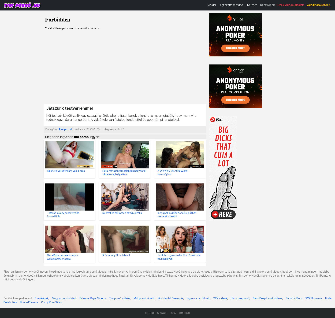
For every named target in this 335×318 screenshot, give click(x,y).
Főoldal (211, 5)
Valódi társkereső (318, 5)
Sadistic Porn (294, 298)
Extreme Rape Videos (92, 298)
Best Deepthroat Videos (267, 298)
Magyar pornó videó (64, 298)
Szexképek (267, 5)
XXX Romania (313, 298)
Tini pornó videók (119, 298)
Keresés (252, 5)
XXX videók (220, 298)
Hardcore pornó (240, 298)
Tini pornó (65, 129)
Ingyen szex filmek (198, 298)
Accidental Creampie (170, 298)
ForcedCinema (29, 302)
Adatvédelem (184, 313)
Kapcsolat (149, 313)
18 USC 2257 (162, 313)
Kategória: (51, 129)
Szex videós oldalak (291, 5)
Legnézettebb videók (231, 5)
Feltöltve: (80, 129)
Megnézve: (110, 129)
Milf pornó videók (144, 298)
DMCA (173, 313)
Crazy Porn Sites (51, 302)
